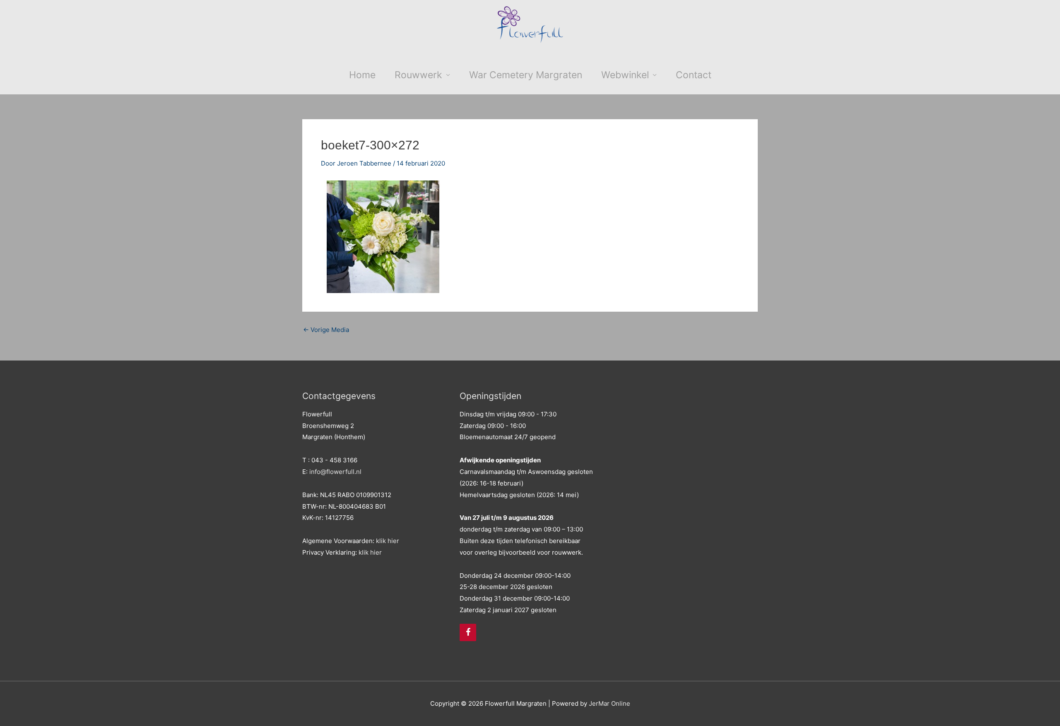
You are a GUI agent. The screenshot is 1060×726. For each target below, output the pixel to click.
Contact (693, 75)
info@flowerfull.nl (335, 472)
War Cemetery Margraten (525, 75)
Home (362, 75)
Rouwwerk (418, 75)
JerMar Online (609, 703)
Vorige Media (326, 330)
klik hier (387, 541)
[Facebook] (468, 632)
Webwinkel (625, 75)
